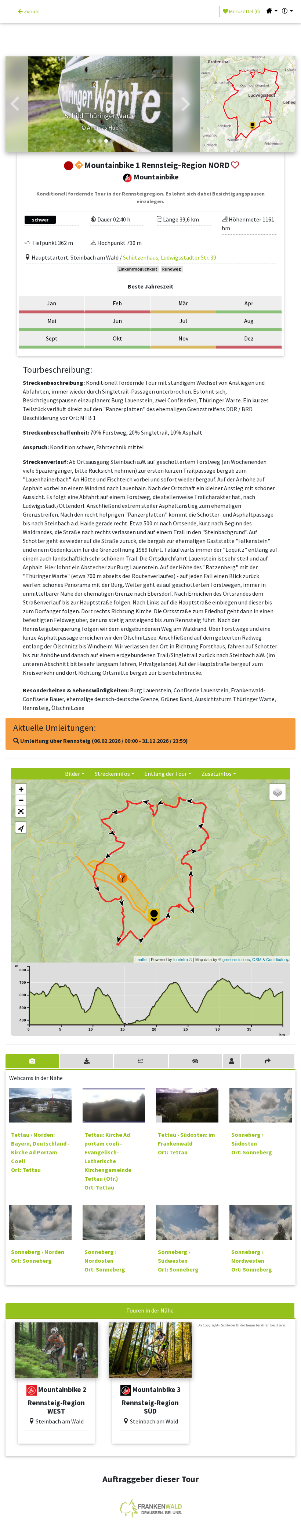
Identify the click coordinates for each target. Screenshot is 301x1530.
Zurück (31, 11)
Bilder (72, 773)
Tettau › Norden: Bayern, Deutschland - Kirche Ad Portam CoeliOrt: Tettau (40, 1152)
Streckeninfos (112, 773)
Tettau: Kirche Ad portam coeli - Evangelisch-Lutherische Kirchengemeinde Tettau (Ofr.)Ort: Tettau (107, 1161)
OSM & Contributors (270, 959)
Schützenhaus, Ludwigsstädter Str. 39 (169, 257)
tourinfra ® (182, 959)
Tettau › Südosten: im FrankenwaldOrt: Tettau (186, 1143)
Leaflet (141, 959)
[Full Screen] (20, 811)
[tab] (33, 1061)
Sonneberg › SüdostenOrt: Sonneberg (251, 1143)
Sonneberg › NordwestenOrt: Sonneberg (251, 1260)
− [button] (21, 800)
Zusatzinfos (217, 773)
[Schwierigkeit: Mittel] (31, 1390)
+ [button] (21, 789)
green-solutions (236, 959)
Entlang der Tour (165, 773)
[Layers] (277, 792)
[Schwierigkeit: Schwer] (125, 1390)
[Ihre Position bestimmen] (20, 827)
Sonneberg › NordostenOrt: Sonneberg (104, 1260)
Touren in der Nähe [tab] (150, 1310)
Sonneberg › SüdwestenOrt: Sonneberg (178, 1260)
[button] (15, 104)
